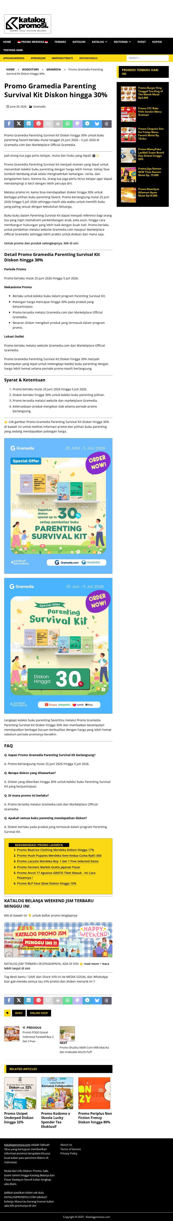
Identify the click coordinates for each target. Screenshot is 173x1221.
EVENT (142, 42)
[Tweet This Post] (19, 124)
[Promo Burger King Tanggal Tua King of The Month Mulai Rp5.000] (128, 93)
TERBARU (60, 42)
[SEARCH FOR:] (148, 58)
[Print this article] (58, 124)
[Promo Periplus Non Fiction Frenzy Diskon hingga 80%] (95, 1093)
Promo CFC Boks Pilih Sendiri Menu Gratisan (150, 111)
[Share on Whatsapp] (68, 124)
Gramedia (39, 106)
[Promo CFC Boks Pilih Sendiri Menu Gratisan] (128, 114)
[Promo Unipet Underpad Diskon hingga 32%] (21, 1093)
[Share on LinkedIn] (29, 124)
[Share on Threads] (107, 124)
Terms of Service (70, 1149)
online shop (39, 1013)
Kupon (157, 42)
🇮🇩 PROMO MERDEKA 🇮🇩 (33, 42)
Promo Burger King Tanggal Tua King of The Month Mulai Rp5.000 (150, 93)
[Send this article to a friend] (48, 124)
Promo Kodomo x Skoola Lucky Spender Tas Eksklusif (55, 1120)
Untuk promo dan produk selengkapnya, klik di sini (41, 243)
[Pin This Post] (38, 124)
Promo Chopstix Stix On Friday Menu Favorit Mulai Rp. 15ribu (151, 133)
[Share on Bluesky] (97, 124)
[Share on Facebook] (9, 124)
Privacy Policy (68, 1153)
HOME (7, 42)
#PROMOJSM (38, 58)
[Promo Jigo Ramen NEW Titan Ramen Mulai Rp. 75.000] (128, 174)
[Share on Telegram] (87, 124)
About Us (66, 1145)
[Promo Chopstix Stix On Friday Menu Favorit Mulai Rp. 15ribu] (128, 134)
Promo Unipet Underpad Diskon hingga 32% (19, 1118)
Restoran (121, 42)
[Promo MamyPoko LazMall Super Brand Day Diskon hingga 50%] (128, 155)
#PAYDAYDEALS (88, 58)
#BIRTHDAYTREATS (62, 58)
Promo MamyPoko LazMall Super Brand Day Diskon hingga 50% (151, 154)
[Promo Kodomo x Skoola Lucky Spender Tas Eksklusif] (58, 1093)
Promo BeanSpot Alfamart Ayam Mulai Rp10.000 (148, 192)
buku (18, 1013)
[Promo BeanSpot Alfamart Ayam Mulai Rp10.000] (128, 195)
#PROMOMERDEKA (13, 58)
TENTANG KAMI (13, 50)
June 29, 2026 (18, 106)
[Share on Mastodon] (77, 124)
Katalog (98, 42)
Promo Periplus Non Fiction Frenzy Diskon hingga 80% (95, 1118)
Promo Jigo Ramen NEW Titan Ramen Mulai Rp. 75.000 (149, 172)
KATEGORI (79, 42)
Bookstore (30, 69)
